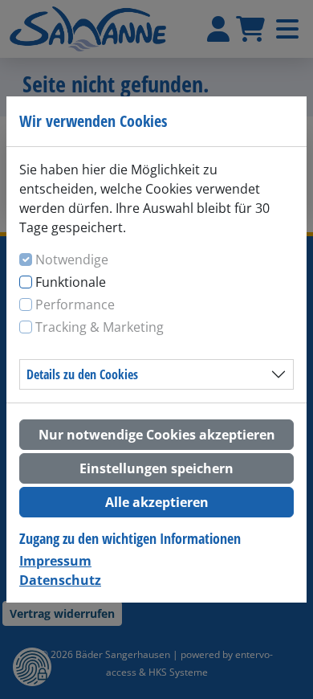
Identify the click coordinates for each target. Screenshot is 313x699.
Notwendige (71, 259)
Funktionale (70, 282)
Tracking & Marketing (99, 327)
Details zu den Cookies (82, 374)
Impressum (55, 561)
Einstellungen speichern (156, 468)
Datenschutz (60, 580)
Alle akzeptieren (157, 502)
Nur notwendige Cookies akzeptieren (157, 435)
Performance (75, 304)
